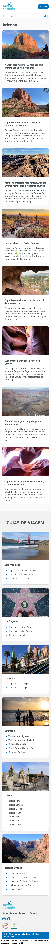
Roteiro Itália (14, 820)
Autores (13, 913)
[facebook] (8, 918)
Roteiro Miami (15, 889)
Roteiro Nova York (16, 873)
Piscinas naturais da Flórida (21, 885)
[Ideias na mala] (8, 6)
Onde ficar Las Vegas (18, 687)
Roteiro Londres (15, 804)
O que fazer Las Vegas (18, 683)
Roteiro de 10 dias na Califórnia (23, 877)
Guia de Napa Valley (17, 744)
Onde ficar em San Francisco (21, 574)
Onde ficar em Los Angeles (20, 631)
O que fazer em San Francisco (22, 570)
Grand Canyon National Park (21, 748)
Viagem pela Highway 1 (19, 736)
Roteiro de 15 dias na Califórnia (23, 881)
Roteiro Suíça (14, 824)
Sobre (5, 913)
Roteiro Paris (14, 800)
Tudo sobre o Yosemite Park (21, 740)
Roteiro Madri (14, 812)
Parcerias (23, 913)
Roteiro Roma (14, 816)
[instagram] (4, 918)
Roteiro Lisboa (15, 808)
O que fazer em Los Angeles (21, 627)
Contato (33, 913)
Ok (22, 943)
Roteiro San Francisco (18, 578)
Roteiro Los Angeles (17, 635)
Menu (43, 6)
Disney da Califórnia (17, 752)
